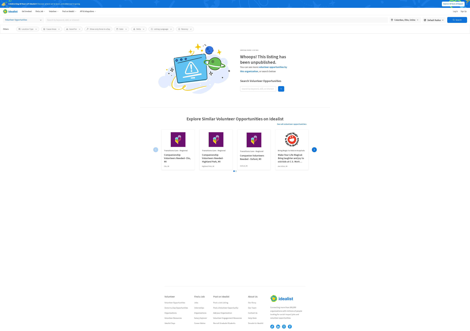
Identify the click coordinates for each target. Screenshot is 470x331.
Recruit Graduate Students (224, 323)
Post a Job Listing (220, 302)
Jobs (196, 302)
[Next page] (314, 149)
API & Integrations (87, 11)
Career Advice (199, 323)
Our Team (252, 308)
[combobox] (217, 20)
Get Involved (27, 11)
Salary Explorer (200, 318)
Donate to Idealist (255, 323)
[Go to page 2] (236, 171)
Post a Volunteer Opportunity (225, 308)
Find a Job (39, 11)
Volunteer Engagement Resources (227, 318)
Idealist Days (169, 323)
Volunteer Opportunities (174, 302)
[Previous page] (155, 149)
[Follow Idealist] (272, 327)
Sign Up (464, 11)
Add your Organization (222, 313)
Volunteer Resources (173, 318)
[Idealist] (10, 11)
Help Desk (252, 318)
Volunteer (53, 11)
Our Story (252, 302)
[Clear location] (417, 20)
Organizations (170, 313)
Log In (455, 11)
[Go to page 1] (234, 171)
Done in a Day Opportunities (176, 308)
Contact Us (252, 313)
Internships (199, 308)
